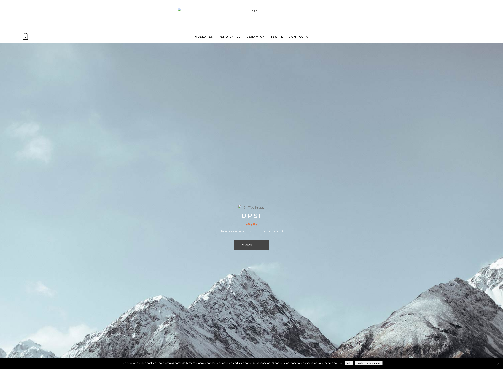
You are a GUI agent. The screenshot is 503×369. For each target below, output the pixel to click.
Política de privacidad (368, 363)
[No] (498, 363)
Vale (348, 363)
